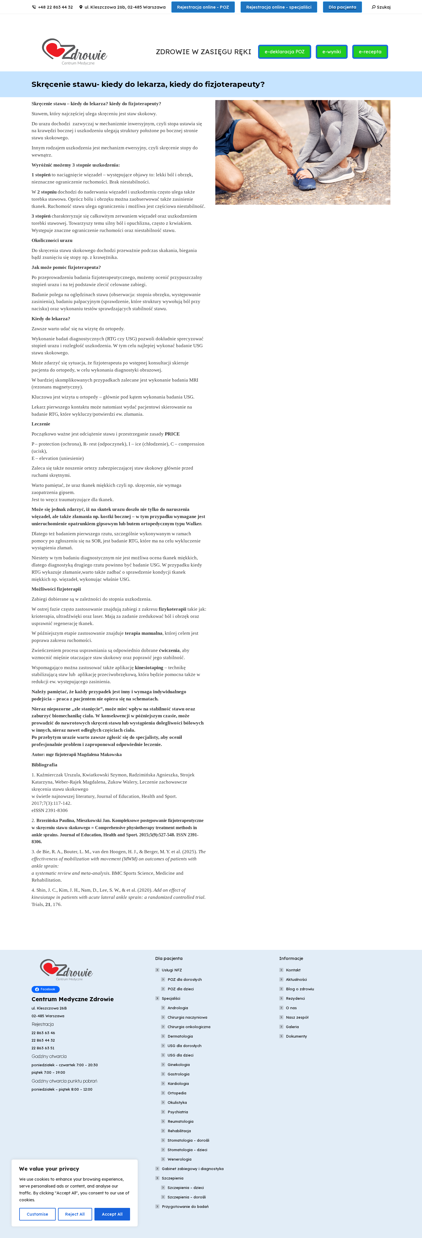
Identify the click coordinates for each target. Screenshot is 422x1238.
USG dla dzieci (180, 1055)
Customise (37, 1214)
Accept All (112, 1214)
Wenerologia (179, 1159)
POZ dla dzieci (181, 989)
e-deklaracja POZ (285, 51)
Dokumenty (296, 1036)
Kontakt (293, 970)
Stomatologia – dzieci (187, 1149)
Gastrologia (178, 1074)
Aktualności (296, 979)
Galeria (292, 1026)
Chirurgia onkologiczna (189, 1026)
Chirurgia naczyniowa (187, 1017)
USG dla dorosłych (185, 1045)
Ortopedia (177, 1093)
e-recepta (370, 51)
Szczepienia (172, 1178)
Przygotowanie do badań (185, 1206)
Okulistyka (177, 1102)
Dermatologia (180, 1036)
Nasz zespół (297, 1017)
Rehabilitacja (179, 1130)
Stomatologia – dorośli (188, 1140)
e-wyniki (331, 51)
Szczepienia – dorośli (187, 1197)
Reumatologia (180, 1121)
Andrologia (178, 1007)
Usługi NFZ (172, 970)
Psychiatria (178, 1112)
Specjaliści (171, 998)
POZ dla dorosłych (185, 979)
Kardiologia (178, 1083)
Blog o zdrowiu (300, 989)
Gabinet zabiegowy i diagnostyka (193, 1168)
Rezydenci (295, 998)
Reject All (75, 1214)
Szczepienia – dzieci (186, 1187)
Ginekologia (179, 1064)
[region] (74, 1193)
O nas (291, 1007)
